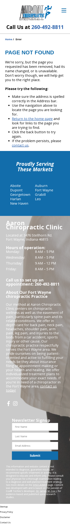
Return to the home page (32, 118)
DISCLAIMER (40, 484)
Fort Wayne (44, 190)
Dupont (16, 190)
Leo (38, 199)
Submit (35, 455)
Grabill (40, 194)
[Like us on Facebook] (8, 404)
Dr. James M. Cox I (46, 491)
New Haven (19, 203)
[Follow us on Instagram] (15, 404)
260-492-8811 (47, 27)
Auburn (41, 185)
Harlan (15, 199)
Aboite (15, 185)
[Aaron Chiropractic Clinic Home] (35, 12)
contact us (20, 145)
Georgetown (20, 194)
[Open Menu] (64, 10)
